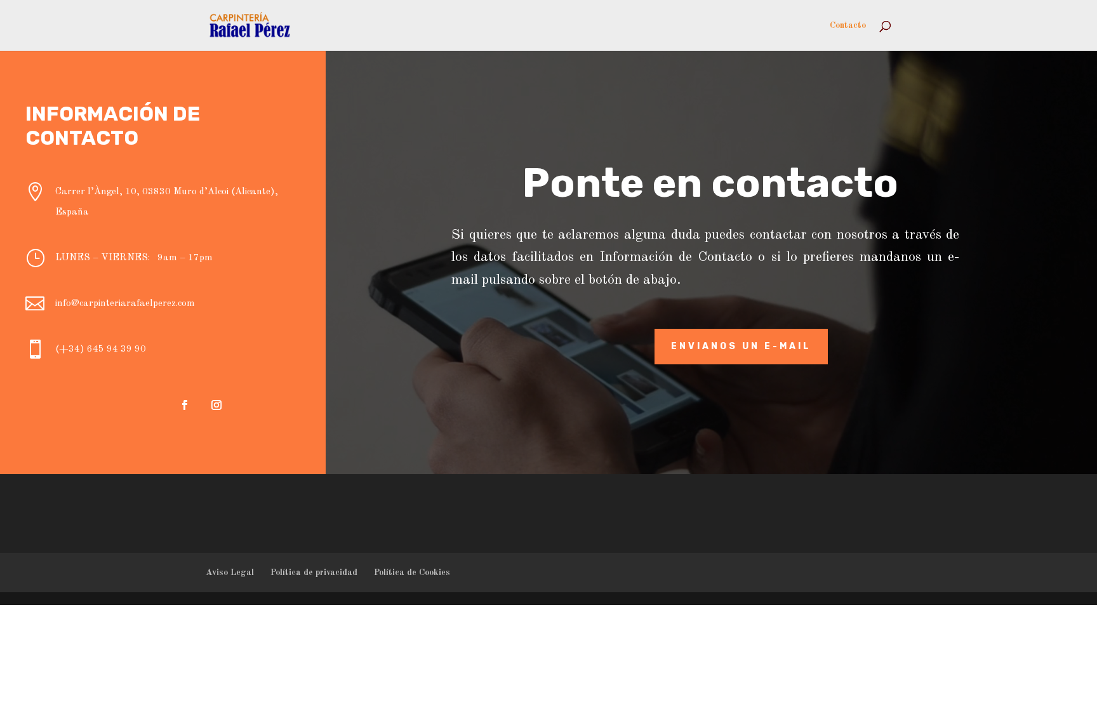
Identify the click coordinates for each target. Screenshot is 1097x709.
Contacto (848, 25)
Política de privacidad (313, 572)
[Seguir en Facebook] (184, 405)
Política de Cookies (412, 572)
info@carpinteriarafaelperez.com (125, 303)
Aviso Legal (230, 572)
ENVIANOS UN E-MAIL (741, 346)
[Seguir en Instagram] (216, 405)
